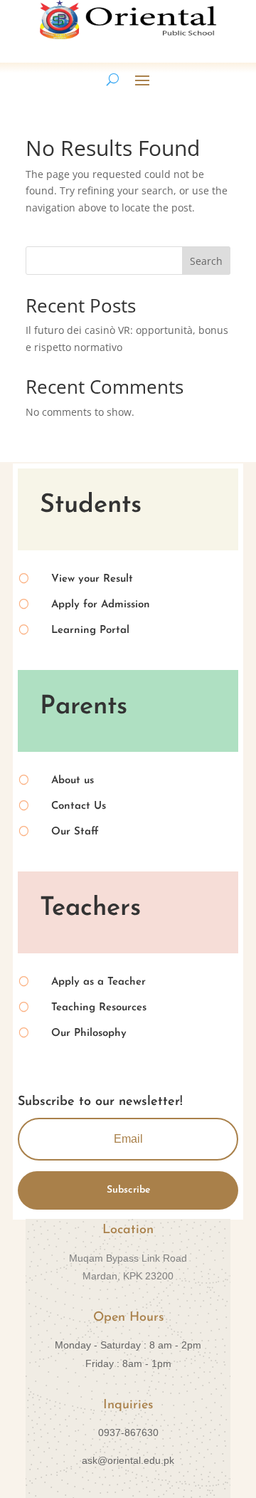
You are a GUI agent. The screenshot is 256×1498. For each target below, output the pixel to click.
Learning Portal (90, 630)
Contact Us (78, 806)
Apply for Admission (100, 604)
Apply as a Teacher (98, 982)
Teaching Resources (98, 1007)
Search (206, 261)
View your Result (92, 579)
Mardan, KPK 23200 (128, 1276)
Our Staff (75, 832)
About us (72, 780)
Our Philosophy (89, 1033)
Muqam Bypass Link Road (128, 1258)
